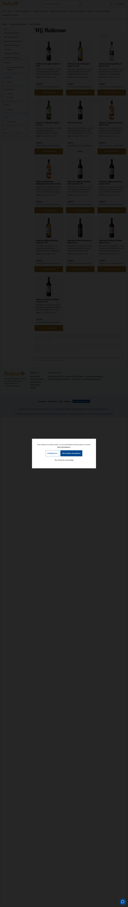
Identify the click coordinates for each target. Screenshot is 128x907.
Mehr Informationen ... (64, 447)
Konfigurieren (52, 453)
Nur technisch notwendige (64, 460)
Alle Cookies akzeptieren (71, 453)
